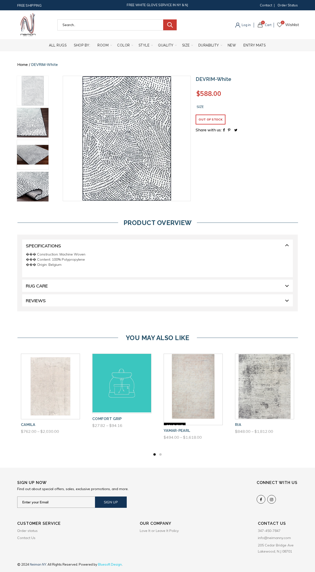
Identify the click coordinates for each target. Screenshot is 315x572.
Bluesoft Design (110, 564)
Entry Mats (254, 45)
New (232, 45)
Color (123, 45)
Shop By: (82, 45)
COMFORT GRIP (107, 419)
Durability (208, 45)
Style (144, 45)
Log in (246, 25)
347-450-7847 (269, 530)
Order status (288, 5)
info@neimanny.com (274, 538)
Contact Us (26, 538)
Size (186, 45)
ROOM (103, 45)
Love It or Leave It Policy (159, 530)
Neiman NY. (38, 564)
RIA (238, 424)
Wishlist (282, 22)
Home (22, 64)
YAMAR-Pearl (177, 430)
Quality (165, 45)
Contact (266, 5)
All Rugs (57, 45)
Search (170, 24)
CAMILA (28, 424)
